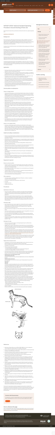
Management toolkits (21, 5)
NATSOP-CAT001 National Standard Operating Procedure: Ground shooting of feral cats (44, 41)
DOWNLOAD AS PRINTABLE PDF (9, 34)
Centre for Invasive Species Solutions (9, 6)
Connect (39, 5)
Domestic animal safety (26, 5)
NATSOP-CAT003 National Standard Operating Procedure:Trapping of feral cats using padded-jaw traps (44, 50)
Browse (47, 10)
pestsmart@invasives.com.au (21, 416)
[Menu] (52, 5)
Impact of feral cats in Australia (43, 86)
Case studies (33, 5)
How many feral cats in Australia (44, 84)
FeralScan (42, 5)
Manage (39, 31)
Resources (37, 5)
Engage (30, 5)
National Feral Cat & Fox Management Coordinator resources (43, 79)
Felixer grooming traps (42, 66)
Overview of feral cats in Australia (44, 82)
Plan (38, 28)
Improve (39, 69)
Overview (17, 5)
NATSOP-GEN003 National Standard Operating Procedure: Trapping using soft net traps (44, 63)
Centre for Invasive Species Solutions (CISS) (22, 415)
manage (6, 22)
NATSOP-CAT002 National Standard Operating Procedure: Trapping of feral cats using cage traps (44, 46)
